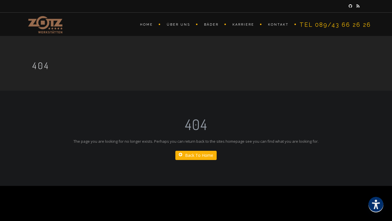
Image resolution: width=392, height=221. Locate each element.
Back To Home (199, 155)
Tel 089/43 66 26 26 (335, 24)
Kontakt (278, 24)
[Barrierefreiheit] (375, 204)
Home (146, 24)
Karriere (243, 24)
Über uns (178, 24)
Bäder (211, 24)
